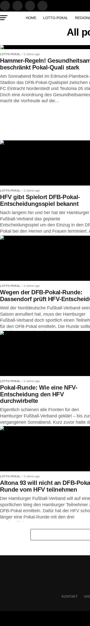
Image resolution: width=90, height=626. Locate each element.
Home (31, 18)
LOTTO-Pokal (55, 18)
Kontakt (70, 596)
